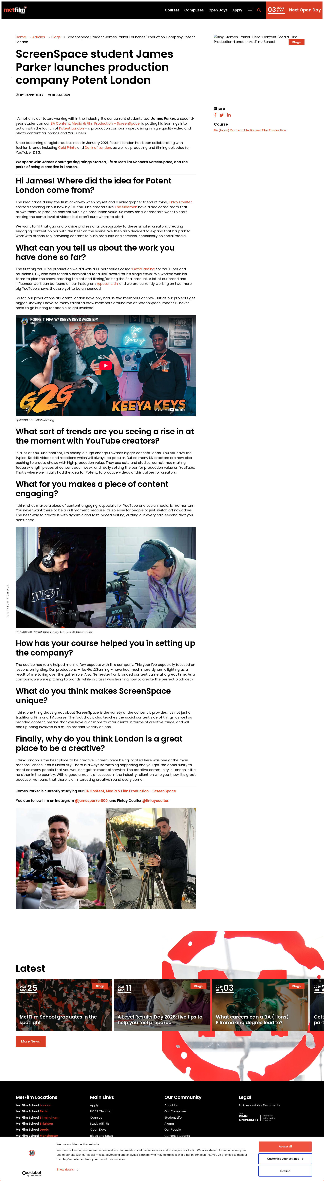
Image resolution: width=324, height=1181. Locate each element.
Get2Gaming (143, 269)
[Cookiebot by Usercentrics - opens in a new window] (31, 1174)
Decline (285, 1171)
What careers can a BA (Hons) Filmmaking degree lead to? (252, 1020)
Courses (172, 10)
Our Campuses (175, 1111)
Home (21, 37)
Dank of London (98, 147)
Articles (38, 37)
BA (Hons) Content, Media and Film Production (250, 130)
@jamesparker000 (91, 800)
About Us (171, 1105)
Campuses (194, 10)
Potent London (71, 128)
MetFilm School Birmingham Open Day (294, 10)
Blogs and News (101, 1136)
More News (30, 1041)
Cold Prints (67, 147)
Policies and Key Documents (259, 1105)
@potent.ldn (107, 283)
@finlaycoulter (155, 800)
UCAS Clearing (100, 1111)
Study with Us (100, 1123)
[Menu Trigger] (250, 10)
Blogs (56, 37)
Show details (65, 1169)
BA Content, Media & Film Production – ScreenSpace (95, 123)
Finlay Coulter (180, 202)
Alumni (169, 1123)
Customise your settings (283, 1158)
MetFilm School (33, 1105)
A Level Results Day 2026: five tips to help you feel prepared (160, 1020)
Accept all (285, 1146)
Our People (172, 1129)
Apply (237, 10)
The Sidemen (126, 207)
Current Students (177, 1136)
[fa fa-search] (259, 10)
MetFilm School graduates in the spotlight (58, 1020)
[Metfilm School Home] (14, 10)
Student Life (173, 1117)
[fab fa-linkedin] (229, 115)
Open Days (218, 10)
